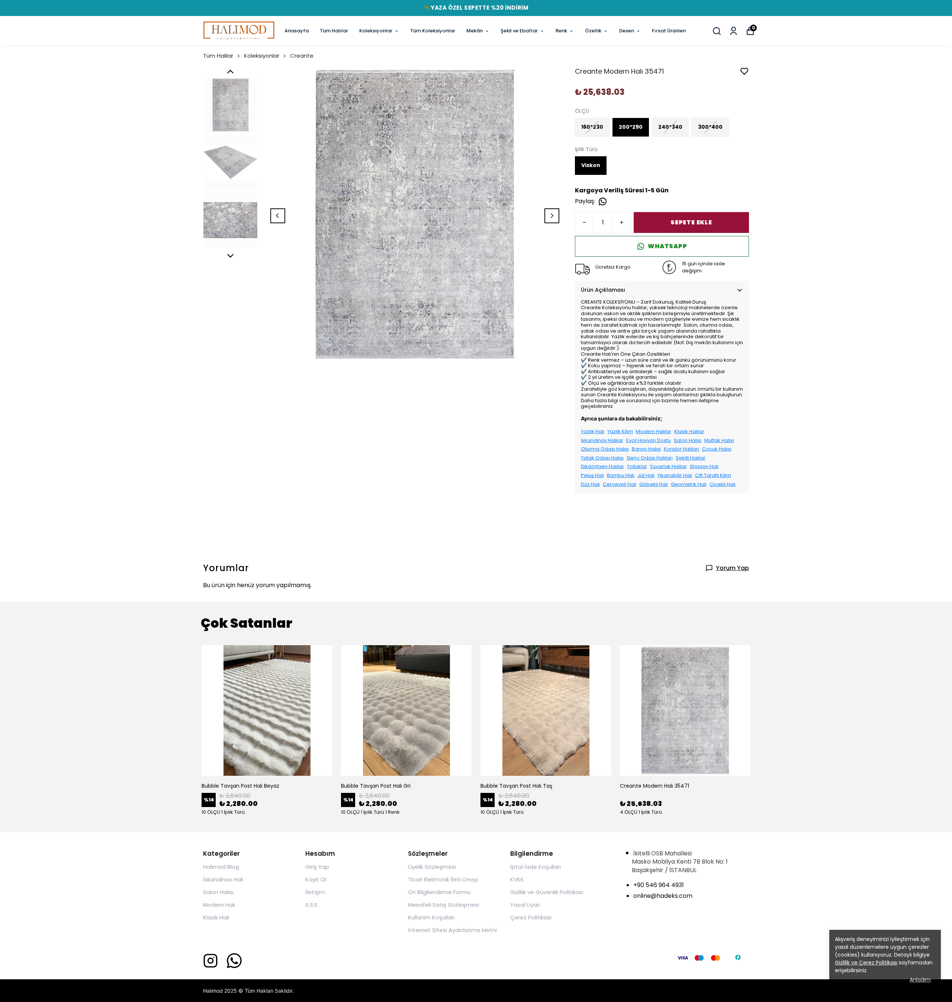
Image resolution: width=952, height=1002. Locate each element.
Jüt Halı (645, 475)
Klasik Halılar (689, 432)
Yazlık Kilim (620, 432)
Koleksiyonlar (375, 30)
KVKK (517, 879)
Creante (301, 56)
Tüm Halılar (334, 30)
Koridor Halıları (681, 449)
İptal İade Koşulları (535, 867)
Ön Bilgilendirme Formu (439, 892)
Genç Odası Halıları (650, 458)
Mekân (474, 30)
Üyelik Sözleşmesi (432, 867)
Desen (626, 30)
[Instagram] (210, 960)
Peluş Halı (592, 475)
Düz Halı (590, 484)
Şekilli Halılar (690, 458)
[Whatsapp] (234, 960)
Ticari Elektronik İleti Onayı (443, 879)
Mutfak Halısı (719, 441)
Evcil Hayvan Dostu (648, 441)
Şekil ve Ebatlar (519, 30)
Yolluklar (637, 467)
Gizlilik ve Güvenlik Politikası (546, 892)
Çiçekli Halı (723, 484)
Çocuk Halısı (716, 449)
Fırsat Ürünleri (669, 30)
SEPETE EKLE (691, 222)
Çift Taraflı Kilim (713, 475)
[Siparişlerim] (733, 31)
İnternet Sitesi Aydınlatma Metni (452, 930)
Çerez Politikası (530, 917)
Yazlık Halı (592, 432)
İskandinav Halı (223, 879)
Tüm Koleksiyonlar (432, 30)
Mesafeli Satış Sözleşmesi (443, 905)
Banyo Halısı (646, 449)
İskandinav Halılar (602, 441)
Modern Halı (219, 905)
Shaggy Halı (704, 467)
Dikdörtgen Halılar (602, 467)
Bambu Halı (620, 475)
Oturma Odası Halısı (605, 449)
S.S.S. (312, 905)
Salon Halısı (687, 441)
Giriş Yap (317, 867)
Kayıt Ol (315, 879)
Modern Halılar (653, 432)
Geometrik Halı (689, 484)
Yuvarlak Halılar (668, 467)
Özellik (593, 30)
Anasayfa (296, 30)
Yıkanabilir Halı (674, 475)
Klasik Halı (216, 917)
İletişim (315, 892)
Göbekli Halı (653, 484)
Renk (561, 30)
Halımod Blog (221, 867)
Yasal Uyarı (525, 905)
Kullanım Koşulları (431, 917)
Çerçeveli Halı (619, 484)
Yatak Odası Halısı (602, 458)
